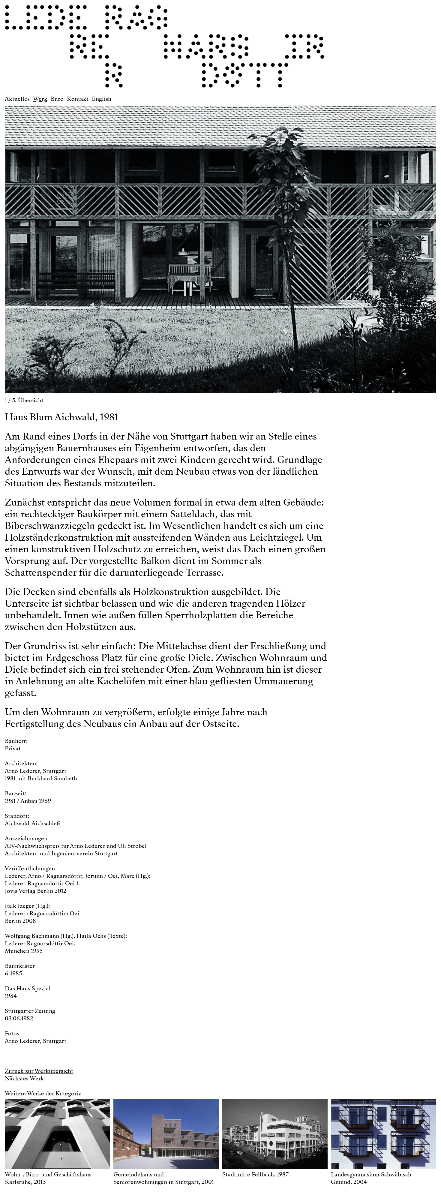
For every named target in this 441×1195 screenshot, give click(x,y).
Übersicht (31, 400)
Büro (57, 99)
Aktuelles (17, 99)
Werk (40, 99)
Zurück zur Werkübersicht (39, 1071)
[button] (112, 246)
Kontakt (77, 99)
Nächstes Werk (24, 1078)
